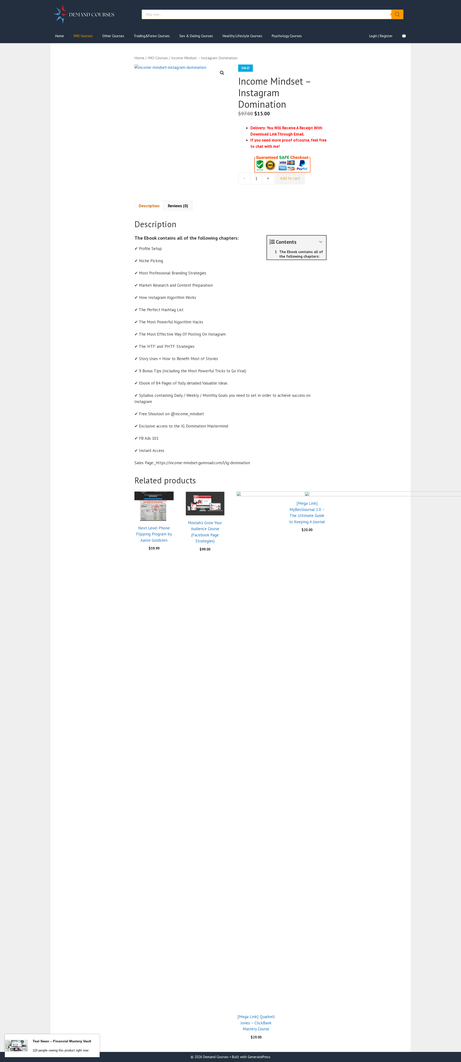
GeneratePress (259, 1057)
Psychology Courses (287, 36)
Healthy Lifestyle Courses (242, 36)
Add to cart (290, 178)
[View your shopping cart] (404, 36)
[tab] (149, 206)
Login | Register (381, 36)
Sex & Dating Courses (196, 36)
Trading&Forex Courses (152, 36)
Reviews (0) (178, 205)
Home (59, 36)
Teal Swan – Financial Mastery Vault (62, 1041)
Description (149, 205)
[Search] (397, 14)
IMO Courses (83, 36)
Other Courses (113, 36)
